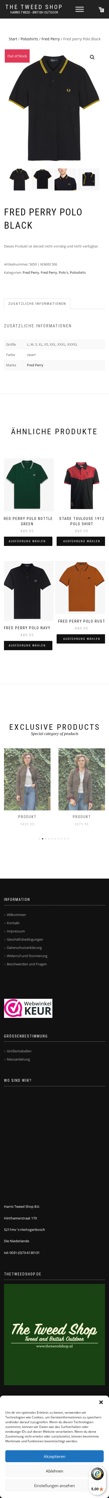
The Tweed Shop (34, 7)
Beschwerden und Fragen (27, 964)
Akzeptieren (54, 1456)
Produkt (27, 817)
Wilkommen (16, 914)
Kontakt (13, 922)
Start (13, 38)
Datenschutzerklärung (24, 947)
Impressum (16, 931)
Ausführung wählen (27, 541)
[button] (101, 1402)
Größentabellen (19, 1051)
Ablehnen (54, 1471)
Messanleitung (18, 1059)
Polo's (63, 272)
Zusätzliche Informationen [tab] (37, 304)
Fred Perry (51, 38)
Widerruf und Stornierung (27, 955)
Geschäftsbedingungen (25, 939)
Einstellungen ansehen (54, 1485)
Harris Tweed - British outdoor (34, 12)
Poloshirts (29, 38)
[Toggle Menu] (79, 9)
